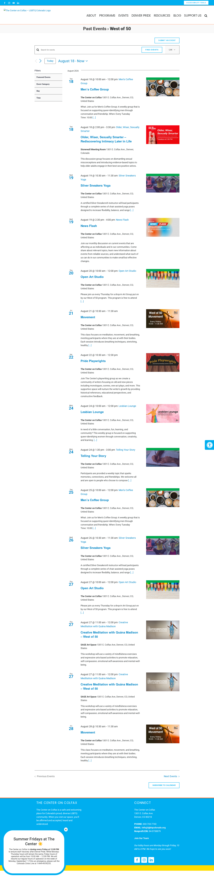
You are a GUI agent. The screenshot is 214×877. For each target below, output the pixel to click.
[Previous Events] (36, 61)
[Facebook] (137, 860)
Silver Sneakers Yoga (95, 185)
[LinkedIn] (151, 860)
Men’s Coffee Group (95, 89)
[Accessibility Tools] (209, 445)
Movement (88, 317)
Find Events (152, 50)
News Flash (89, 226)
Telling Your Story (93, 456)
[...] (94, 117)
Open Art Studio (92, 277)
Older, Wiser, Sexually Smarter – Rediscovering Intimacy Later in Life (106, 139)
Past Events (94, 28)
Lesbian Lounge (92, 412)
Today (50, 60)
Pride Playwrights (93, 361)
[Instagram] (144, 860)
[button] (205, 15)
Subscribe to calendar (164, 785)
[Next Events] (40, 60)
